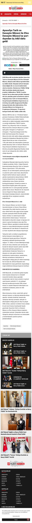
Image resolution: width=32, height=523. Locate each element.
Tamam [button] (16, 519)
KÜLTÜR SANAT (13, 20)
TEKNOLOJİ (19, 485)
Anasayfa (5, 20)
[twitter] (7, 65)
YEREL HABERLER (20, 476)
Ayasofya (5, 326)
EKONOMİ (4, 479)
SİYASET (18, 481)
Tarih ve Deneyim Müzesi (9, 328)
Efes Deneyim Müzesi (15, 326)
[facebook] (5, 65)
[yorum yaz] (16, 65)
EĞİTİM (18, 479)
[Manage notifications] (28, 519)
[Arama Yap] (29, 2)
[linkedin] (10, 65)
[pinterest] (12, 65)
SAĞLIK (3, 485)
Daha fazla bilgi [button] (16, 516)
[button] (31, 14)
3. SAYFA (18, 483)
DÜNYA (16, 14)
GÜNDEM (23, 14)
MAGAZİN (4, 481)
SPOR (3, 483)
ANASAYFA (8, 14)
